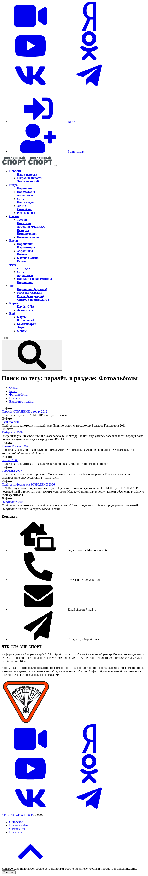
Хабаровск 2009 (12, 432)
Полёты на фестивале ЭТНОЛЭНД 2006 (28, 484)
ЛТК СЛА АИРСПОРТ (17, 815)
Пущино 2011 (10, 422)
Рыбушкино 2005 (13, 502)
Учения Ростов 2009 (15, 446)
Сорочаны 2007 (12, 470)
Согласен (8, 872)
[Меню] (55, 165)
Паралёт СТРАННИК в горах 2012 (24, 411)
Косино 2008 (10, 460)
